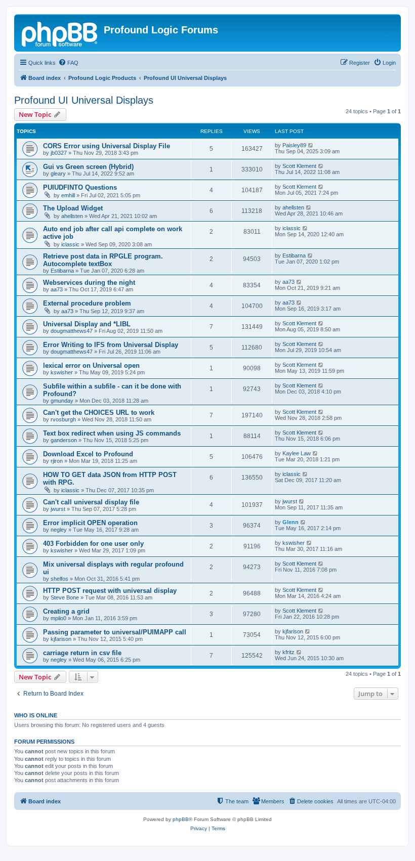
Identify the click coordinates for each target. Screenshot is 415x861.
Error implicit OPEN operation (90, 523)
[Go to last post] (311, 145)
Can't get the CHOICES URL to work (98, 412)
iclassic (70, 244)
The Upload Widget (73, 208)
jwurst (58, 509)
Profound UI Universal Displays (83, 100)
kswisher (62, 372)
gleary (58, 173)
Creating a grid (66, 611)
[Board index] (60, 33)
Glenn (290, 522)
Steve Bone (65, 597)
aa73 (57, 289)
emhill (68, 195)
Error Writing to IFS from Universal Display (110, 345)
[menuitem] (68, 63)
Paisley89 (294, 145)
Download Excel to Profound (88, 454)
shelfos (59, 579)
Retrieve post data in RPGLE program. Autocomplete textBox (103, 260)
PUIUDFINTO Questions (80, 187)
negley (59, 530)
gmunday (62, 401)
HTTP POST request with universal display (110, 590)
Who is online (35, 715)
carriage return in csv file (82, 653)
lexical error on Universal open (91, 365)
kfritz (288, 652)
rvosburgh (63, 419)
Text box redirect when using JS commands (112, 433)
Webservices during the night (89, 282)
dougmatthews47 (72, 331)
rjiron (57, 461)
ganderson (64, 440)
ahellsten (72, 216)
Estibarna (62, 271)
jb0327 (59, 153)
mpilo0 (58, 618)
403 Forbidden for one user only (93, 543)
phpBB (181, 819)
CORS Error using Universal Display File (106, 146)
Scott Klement (299, 166)
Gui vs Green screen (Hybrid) (88, 166)
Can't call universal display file (91, 502)
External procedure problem (87, 303)
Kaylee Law (296, 453)
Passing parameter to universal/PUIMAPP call (114, 632)
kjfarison (61, 639)
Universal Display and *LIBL (87, 324)
